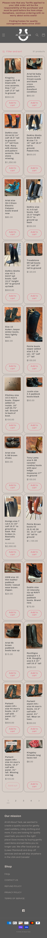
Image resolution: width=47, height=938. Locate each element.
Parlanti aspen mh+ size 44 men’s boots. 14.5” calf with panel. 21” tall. (12, 711)
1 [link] (8, 801)
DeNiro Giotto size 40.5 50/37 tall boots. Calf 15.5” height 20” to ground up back (12, 278)
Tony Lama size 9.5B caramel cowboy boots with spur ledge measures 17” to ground (34, 467)
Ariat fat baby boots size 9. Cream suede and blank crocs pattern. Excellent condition (34, 83)
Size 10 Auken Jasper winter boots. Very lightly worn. (12, 332)
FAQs (7, 874)
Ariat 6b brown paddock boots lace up (12, 647)
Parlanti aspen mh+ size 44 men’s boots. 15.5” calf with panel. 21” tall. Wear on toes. (34, 710)
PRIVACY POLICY (13, 892)
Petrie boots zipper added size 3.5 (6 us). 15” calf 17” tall (34, 351)
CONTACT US (11, 880)
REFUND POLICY (13, 886)
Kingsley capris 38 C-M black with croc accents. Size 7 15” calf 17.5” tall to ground (12, 85)
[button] (3, 35)
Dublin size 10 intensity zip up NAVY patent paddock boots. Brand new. (34, 595)
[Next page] (39, 801)
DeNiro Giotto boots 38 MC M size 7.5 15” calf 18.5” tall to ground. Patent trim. (34, 143)
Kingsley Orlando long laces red (34, 755)
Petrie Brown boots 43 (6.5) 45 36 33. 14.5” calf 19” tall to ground (34, 530)
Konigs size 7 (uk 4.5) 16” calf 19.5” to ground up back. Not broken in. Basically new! (12, 530)
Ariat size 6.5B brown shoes (11, 455)
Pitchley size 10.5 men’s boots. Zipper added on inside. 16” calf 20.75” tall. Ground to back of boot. (12, 405)
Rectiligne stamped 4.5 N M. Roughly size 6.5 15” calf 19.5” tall (34, 658)
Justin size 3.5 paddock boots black (33, 394)
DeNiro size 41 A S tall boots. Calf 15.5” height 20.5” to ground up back (33, 214)
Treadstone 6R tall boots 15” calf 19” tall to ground (34, 264)
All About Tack (26, 931)
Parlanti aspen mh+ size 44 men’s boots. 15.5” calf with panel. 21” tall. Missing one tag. (12, 766)
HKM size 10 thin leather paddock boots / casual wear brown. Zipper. (12, 583)
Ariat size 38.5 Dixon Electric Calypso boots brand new (11, 206)
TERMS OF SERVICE (15, 899)
